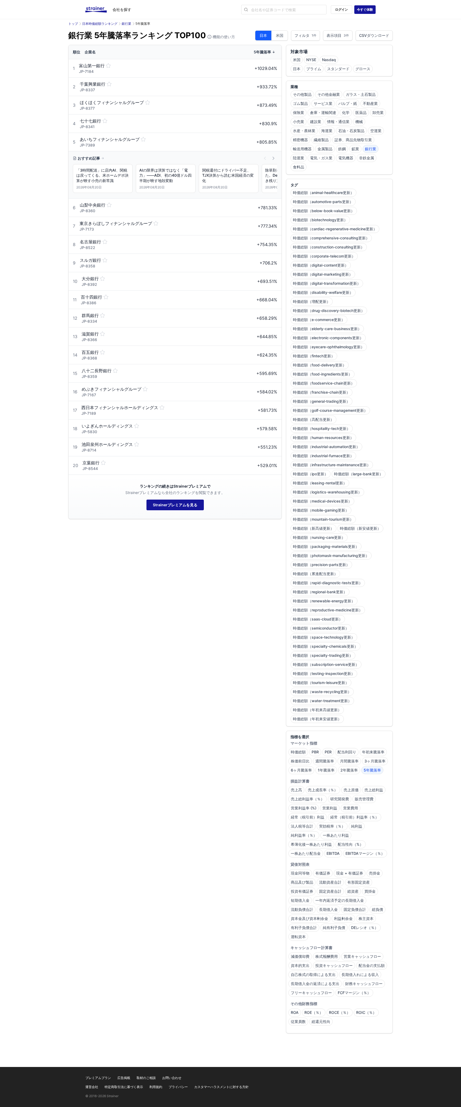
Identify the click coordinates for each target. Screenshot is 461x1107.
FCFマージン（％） (354, 992)
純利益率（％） (304, 835)
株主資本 (366, 918)
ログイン (341, 9)
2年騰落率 (349, 770)
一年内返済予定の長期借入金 (339, 900)
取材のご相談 (146, 1078)
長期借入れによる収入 (360, 974)
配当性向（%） (350, 844)
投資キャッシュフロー (334, 965)
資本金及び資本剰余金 (309, 918)
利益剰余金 (343, 918)
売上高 (296, 790)
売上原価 (351, 790)
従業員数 (298, 1021)
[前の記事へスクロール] (265, 158)
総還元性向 (321, 1021)
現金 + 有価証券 (349, 873)
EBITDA (333, 853)
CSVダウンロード (374, 35)
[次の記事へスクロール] (273, 158)
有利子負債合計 (304, 927)
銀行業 (126, 24)
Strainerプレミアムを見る (175, 505)
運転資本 (298, 936)
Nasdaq (329, 59)
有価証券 (322, 873)
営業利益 (329, 808)
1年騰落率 (326, 770)
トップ (73, 24)
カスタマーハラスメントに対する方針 (221, 1087)
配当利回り (346, 752)
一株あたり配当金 (306, 853)
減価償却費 (300, 956)
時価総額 (298, 752)
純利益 (356, 826)
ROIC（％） (366, 1012)
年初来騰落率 (373, 752)
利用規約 (155, 1087)
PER (328, 752)
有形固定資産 (358, 882)
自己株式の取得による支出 (313, 974)
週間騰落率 (324, 761)
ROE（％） (313, 1012)
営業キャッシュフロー (362, 956)
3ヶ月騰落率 (375, 761)
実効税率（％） (332, 826)
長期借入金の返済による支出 (315, 983)
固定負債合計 (355, 909)
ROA (295, 1012)
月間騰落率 (349, 761)
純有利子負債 (334, 927)
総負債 (377, 909)
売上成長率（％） (323, 790)
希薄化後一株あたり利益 (311, 844)
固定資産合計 (330, 891)
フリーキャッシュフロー (311, 992)
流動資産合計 (330, 882)
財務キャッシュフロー (364, 983)
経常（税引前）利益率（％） (354, 817)
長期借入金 (328, 909)
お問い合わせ (171, 1078)
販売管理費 (364, 799)
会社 (122, 9)
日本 (263, 35)
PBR (315, 752)
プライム (313, 68)
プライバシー (178, 1087)
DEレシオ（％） (364, 927)
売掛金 (374, 873)
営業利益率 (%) (303, 808)
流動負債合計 (302, 909)
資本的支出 (300, 965)
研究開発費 (339, 799)
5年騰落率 (372, 770)
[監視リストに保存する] (108, 65)
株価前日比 (300, 761)
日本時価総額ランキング (99, 24)
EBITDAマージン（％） (365, 853)
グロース (362, 68)
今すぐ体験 (365, 9)
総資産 (353, 891)
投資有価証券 (302, 891)
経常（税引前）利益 (307, 817)
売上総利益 (373, 790)
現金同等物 (300, 873)
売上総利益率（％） (307, 799)
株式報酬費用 (326, 956)
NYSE (311, 59)
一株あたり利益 (336, 835)
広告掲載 (123, 1078)
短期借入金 (300, 900)
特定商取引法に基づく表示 (124, 1087)
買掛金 (370, 891)
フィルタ (305, 35)
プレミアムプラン (98, 1078)
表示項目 (338, 35)
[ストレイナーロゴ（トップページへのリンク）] (99, 9)
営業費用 (350, 808)
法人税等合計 (302, 826)
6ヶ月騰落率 (301, 770)
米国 (279, 35)
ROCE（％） (339, 1012)
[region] (175, 179)
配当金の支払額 (372, 965)
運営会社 (91, 1087)
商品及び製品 (302, 882)
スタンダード (338, 68)
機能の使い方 (223, 36)
